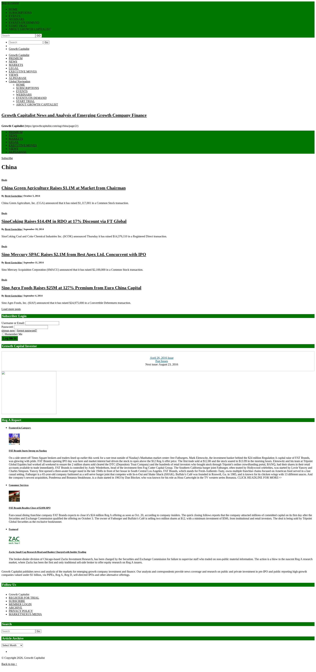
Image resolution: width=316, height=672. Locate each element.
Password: (7, 326)
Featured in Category (20, 427)
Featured (13, 529)
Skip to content (10, 3)
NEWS (13, 61)
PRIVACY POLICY (21, 610)
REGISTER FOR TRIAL (24, 597)
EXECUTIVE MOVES (23, 71)
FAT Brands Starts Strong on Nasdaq (28, 450)
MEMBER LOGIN (20, 604)
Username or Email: (13, 323)
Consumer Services (19, 485)
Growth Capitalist (19, 48)
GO (38, 35)
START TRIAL (18, 25)
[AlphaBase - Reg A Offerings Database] (28, 413)
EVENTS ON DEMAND (24, 22)
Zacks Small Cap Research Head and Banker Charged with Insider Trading (47, 552)
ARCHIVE (15, 607)
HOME (13, 9)
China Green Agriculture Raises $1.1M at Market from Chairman (63, 188)
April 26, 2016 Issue (162, 357)
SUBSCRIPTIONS (20, 12)
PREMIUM (15, 58)
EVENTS (14, 15)
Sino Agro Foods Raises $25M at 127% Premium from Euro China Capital (71, 287)
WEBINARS (16, 19)
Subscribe (7, 158)
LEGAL (14, 68)
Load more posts (11, 309)
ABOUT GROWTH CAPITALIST (30, 29)
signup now (8, 330)
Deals (4, 180)
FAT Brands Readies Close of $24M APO (29, 507)
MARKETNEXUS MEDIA (25, 614)
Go (46, 42)
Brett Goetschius (13, 196)
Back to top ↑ (9, 664)
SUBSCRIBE (17, 601)
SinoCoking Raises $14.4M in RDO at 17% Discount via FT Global (64, 221)
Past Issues (161, 361)
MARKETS (16, 64)
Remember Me (13, 334)
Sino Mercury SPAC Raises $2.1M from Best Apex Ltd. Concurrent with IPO (73, 254)
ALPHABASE (18, 78)
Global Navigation (19, 81)
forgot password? (27, 330)
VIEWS (13, 74)
